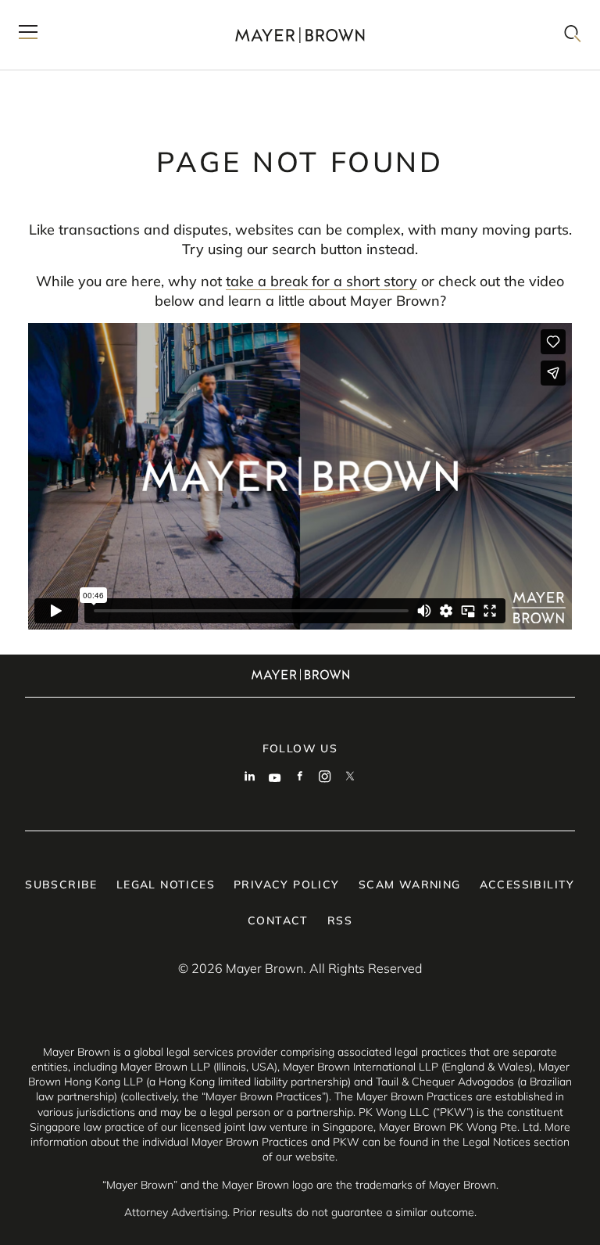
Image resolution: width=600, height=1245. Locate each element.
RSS (339, 920)
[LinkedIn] (250, 778)
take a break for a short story (321, 281)
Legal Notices (165, 884)
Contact (278, 920)
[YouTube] (275, 778)
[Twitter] (350, 778)
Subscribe (61, 884)
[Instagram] (325, 778)
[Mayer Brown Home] (300, 35)
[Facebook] (300, 778)
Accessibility (527, 884)
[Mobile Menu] (28, 35)
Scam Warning (410, 884)
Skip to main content (76, 12)
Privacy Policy (287, 884)
